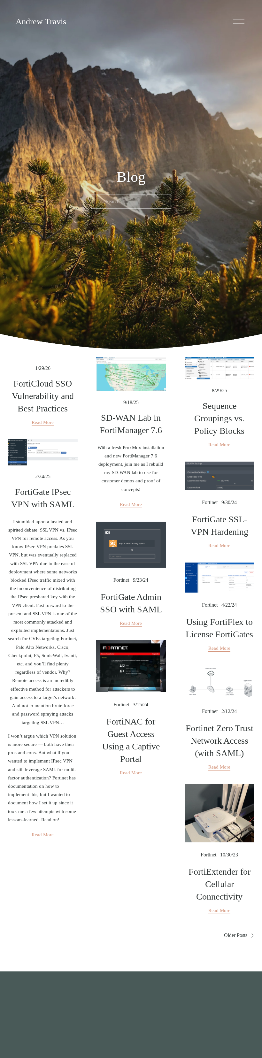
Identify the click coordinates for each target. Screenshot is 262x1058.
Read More (43, 422)
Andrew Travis (41, 21)
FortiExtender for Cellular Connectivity (219, 884)
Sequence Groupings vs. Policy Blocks (219, 418)
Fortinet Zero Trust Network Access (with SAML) (219, 740)
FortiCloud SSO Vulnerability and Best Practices (43, 396)
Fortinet (210, 502)
